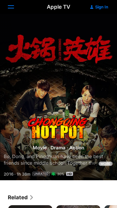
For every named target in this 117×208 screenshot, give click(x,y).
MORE (105, 164)
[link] (21, 197)
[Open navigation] (15, 7)
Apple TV (58, 7)
